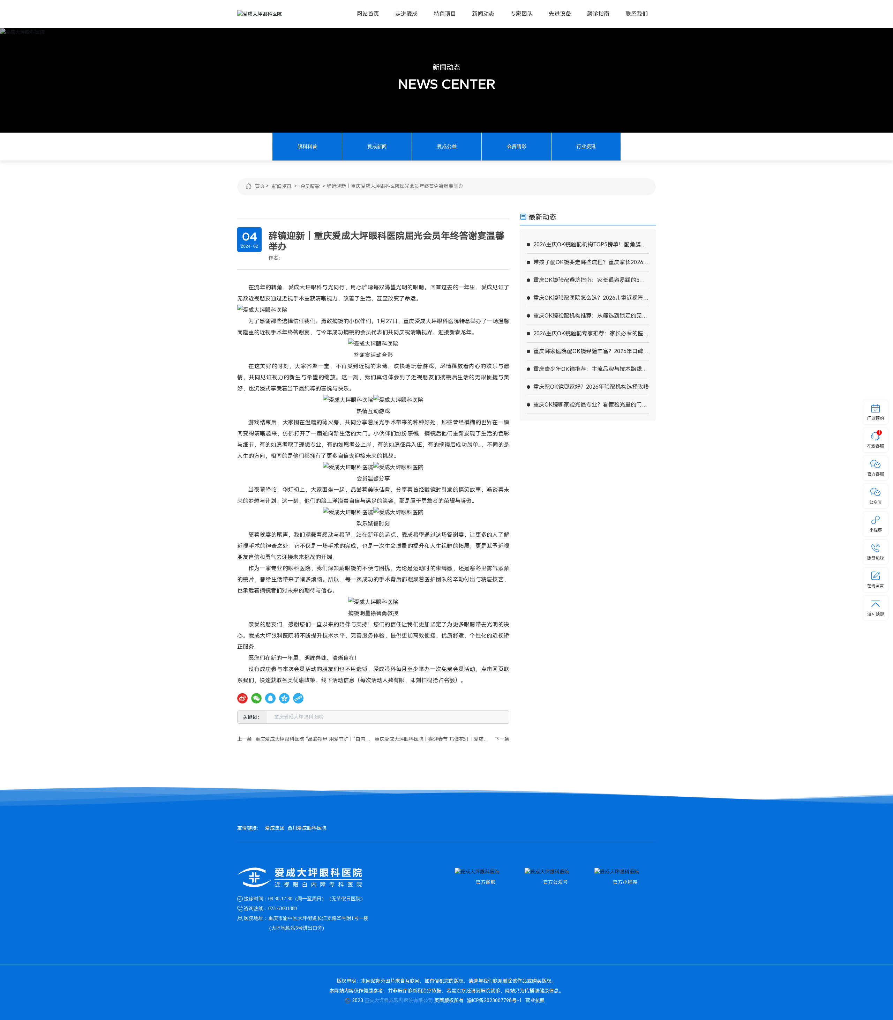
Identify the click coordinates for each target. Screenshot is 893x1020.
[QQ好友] (270, 698)
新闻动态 (446, 67)
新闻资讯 (282, 186)
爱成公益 (447, 146)
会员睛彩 (516, 146)
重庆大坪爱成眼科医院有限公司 (399, 1000)
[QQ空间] (284, 698)
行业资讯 (586, 146)
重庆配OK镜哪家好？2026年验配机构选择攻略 (591, 387)
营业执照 (535, 1000)
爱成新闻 (377, 146)
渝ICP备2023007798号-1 (494, 1000)
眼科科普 (307, 146)
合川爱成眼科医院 (307, 828)
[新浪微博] (242, 698)
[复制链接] (298, 698)
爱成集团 (275, 828)
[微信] (256, 698)
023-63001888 (282, 908)
